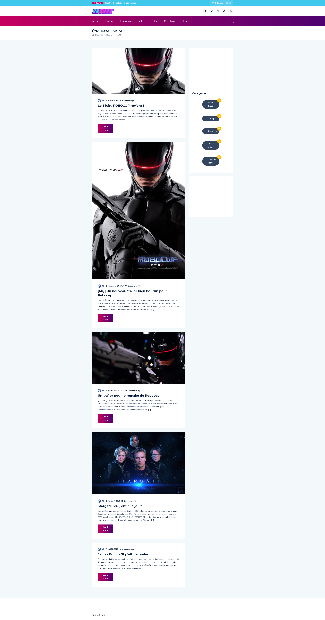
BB (103, 100)
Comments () (128, 101)
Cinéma (109, 21)
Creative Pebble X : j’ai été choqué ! (121, 3)
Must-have (169, 21)
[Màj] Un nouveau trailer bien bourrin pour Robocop (132, 293)
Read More (105, 128)
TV (155, 21)
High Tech (143, 21)
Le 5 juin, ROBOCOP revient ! (121, 105)
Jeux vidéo (125, 21)
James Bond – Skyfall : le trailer (123, 554)
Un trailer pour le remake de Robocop (128, 395)
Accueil (96, 21)
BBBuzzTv (186, 21)
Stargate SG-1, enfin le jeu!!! (120, 506)
